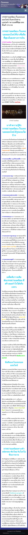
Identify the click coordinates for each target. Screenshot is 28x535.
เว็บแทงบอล (5, 2)
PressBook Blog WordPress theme (17, 533)
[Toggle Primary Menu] (25, 10)
